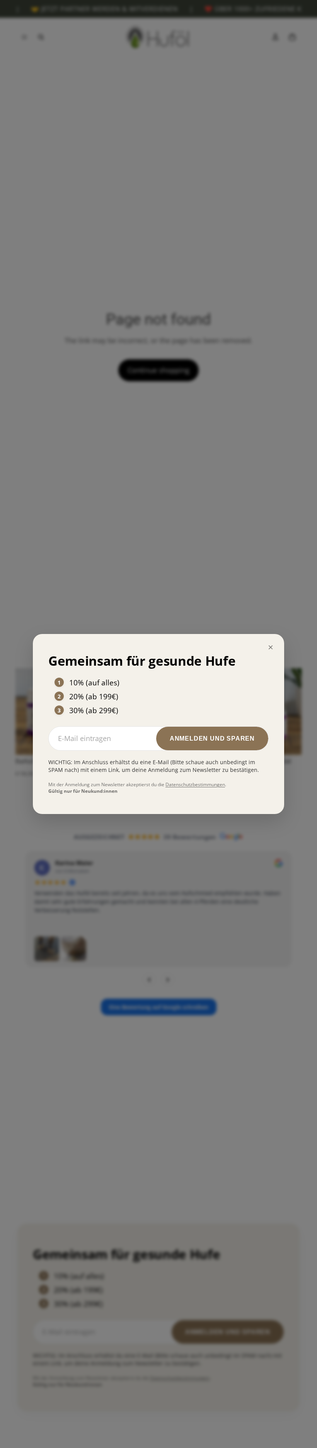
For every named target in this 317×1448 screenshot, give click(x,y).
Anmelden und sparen (212, 738)
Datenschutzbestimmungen (195, 784)
